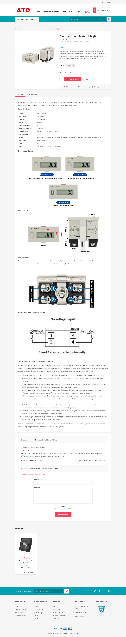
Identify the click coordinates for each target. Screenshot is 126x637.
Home (38, 12)
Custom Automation (59, 616)
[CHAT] (88, 12)
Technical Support (51, 12)
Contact (79, 12)
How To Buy (67, 12)
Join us (36, 616)
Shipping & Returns (21, 609)
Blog (54, 606)
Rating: (63, 506)
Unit (61, 65)
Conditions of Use (20, 616)
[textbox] (88, 19)
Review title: (37, 479)
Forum (36, 619)
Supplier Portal (58, 613)
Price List (56, 619)
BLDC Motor (57, 609)
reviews (75, 41)
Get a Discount (39, 609)
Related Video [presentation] (32, 94)
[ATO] (16, 28)
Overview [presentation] (20, 94)
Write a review (84, 41)
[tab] (20, 95)
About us (17, 606)
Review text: (37, 487)
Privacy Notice (19, 613)
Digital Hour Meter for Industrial (26, 562)
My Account (107, 2)
